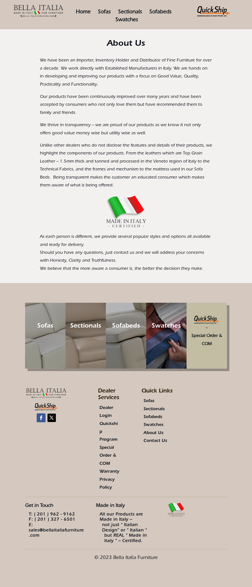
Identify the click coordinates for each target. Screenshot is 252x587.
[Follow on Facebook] (41, 417)
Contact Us (155, 441)
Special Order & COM (107, 456)
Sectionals (130, 12)
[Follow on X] (51, 418)
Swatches (166, 326)
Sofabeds (160, 12)
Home (83, 12)
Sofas (104, 12)
